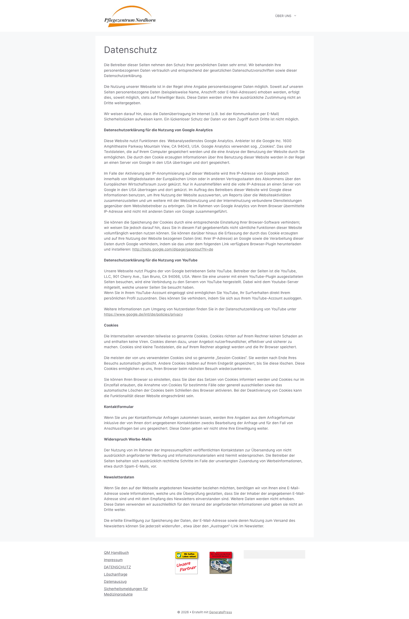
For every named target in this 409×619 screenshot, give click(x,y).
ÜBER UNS (283, 16)
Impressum (113, 560)
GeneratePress (220, 612)
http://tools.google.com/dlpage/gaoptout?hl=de (172, 249)
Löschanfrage (115, 574)
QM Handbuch (116, 553)
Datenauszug (115, 581)
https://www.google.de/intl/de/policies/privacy (143, 314)
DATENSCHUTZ (117, 567)
